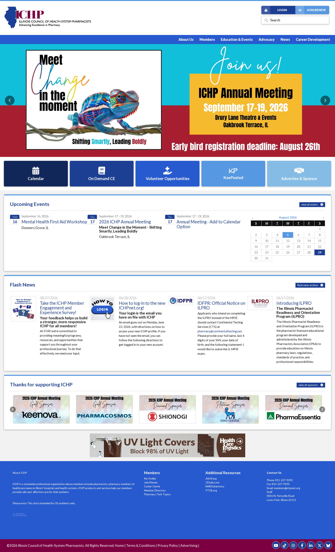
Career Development (313, 39)
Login (282, 10)
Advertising (189, 545)
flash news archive (308, 285)
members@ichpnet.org (287, 488)
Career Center (152, 486)
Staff (269, 492)
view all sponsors (309, 385)
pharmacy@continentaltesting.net (220, 331)
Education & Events (237, 39)
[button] (10, 100)
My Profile (150, 478)
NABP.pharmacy (214, 486)
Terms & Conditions (140, 545)
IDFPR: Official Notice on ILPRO (221, 305)
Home (119, 545)
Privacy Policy (167, 545)
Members (207, 39)
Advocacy (267, 39)
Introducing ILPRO (294, 303)
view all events (310, 204)
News (285, 39)
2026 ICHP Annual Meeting (125, 221)
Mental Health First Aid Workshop (54, 221)
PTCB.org (211, 490)
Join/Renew (316, 10)
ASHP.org (211, 478)
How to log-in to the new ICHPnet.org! (142, 305)
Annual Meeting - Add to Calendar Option (209, 224)
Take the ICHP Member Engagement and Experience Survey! (62, 307)
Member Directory (155, 490)
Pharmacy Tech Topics (157, 494)
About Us (186, 39)
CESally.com (212, 482)
